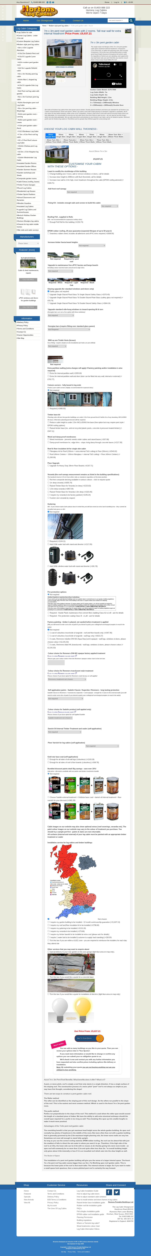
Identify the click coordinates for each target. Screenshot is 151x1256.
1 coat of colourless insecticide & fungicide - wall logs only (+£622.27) (76, 636)
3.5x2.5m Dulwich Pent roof (29, 53)
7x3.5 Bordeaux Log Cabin (28, 131)
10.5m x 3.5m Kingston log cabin (27, 153)
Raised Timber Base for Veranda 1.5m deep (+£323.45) (71, 492)
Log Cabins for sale (25, 32)
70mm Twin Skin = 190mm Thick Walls (103, 141)
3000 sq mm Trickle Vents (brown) (62, 340)
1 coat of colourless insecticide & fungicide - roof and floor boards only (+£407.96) (81, 633)
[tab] (50, 135)
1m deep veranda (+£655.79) (61, 483)
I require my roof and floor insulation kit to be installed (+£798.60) (74, 925)
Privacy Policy (23, 325)
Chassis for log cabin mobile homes (28, 225)
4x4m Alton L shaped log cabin (27, 81)
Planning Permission (85, 1217)
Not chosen (102, 919)
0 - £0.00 (129, 2)
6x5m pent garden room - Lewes (27, 121)
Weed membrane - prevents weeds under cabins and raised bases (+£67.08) (79, 439)
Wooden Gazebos (24, 203)
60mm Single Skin (81, 136)
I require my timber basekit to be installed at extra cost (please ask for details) (79, 934)
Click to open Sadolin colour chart (62, 712)
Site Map (21, 338)
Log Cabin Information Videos (88, 1229)
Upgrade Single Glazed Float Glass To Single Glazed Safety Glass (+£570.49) (80, 294)
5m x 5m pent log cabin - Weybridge (27, 109)
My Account (52, 1205)
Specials (27, 1197)
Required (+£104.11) (57, 541)
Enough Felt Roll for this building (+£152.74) (66, 222)
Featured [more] (27, 250)
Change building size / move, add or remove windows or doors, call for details (79, 174)
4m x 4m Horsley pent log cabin (27, 75)
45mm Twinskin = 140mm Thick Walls (70, 141)
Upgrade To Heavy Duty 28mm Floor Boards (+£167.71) (71, 466)
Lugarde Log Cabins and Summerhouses (26, 211)
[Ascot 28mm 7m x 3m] (51, 77)
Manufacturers (27, 237)
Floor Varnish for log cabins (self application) (66, 743)
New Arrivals (29, 1200)
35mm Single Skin (60, 136)
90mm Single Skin (102, 136)
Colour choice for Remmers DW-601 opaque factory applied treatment (76, 653)
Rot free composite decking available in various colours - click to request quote (80, 480)
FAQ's (79, 1208)
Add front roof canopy (57, 189)
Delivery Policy (23, 322)
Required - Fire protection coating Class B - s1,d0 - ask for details (75, 616)
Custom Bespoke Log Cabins (28, 41)
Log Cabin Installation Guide (87, 1191)
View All (27, 1203)
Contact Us (78, 20)
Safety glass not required (59, 291)
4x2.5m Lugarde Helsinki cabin (27, 69)
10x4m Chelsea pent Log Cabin (27, 147)
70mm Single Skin (91, 136)
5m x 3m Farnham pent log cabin (28, 98)
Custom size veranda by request (62, 498)
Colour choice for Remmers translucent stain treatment (70, 671)
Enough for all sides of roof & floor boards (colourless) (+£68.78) (74, 762)
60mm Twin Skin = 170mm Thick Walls (87, 141)
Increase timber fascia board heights (63, 242)
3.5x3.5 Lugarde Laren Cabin (26, 58)
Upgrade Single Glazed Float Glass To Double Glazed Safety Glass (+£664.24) (80, 303)
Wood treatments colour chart (88, 1226)
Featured (27, 1194)
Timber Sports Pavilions (26, 194)
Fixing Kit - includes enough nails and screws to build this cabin (74, 203)
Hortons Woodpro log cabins (28, 221)
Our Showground (45, 20)
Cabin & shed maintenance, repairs (28, 272)
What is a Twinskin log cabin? (88, 1223)
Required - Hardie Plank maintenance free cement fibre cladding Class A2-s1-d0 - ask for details (87, 613)
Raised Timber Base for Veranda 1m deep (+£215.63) (70, 486)
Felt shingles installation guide (88, 1211)
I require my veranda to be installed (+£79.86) (67, 931)
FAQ (63, 20)
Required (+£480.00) (58, 409)
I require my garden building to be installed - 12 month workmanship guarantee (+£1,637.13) (85, 922)
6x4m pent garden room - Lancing (27, 115)
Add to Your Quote (84, 1038)
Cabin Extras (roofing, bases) (28, 182)
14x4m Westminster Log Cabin (27, 159)
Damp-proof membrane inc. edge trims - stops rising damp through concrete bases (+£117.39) (86, 442)
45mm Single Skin (71, 136)
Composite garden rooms (27, 178)
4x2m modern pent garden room (27, 63)
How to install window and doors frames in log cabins (97, 1200)
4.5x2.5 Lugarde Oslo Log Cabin (27, 86)
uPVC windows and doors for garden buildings (28, 299)
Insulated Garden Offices (27, 166)
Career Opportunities (25, 335)
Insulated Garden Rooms (27, 163)
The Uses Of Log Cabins (57, 1208)
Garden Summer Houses (27, 169)
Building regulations (84, 1220)
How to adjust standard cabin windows (91, 1197)
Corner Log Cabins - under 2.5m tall (27, 37)
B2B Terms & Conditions (56, 1200)
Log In (116, 2)
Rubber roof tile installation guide (89, 1205)
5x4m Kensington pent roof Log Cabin (28, 104)
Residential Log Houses (26, 191)
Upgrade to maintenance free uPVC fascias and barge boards (73, 265)
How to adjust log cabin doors (88, 1194)
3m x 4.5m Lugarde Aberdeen (25, 49)
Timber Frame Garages (26, 185)
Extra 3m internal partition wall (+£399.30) (66, 373)
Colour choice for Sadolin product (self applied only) (69, 709)
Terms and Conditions (26, 329)
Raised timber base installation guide (91, 1203)
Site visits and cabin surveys (28, 230)
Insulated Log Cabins (25, 206)
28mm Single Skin (50, 136)
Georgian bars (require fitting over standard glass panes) (71, 326)
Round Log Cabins (24, 188)
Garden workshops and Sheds (26, 174)
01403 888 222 (39, 2)
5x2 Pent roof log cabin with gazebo (28, 92)
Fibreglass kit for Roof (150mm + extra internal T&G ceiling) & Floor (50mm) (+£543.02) (83, 451)
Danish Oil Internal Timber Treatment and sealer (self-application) (74, 729)
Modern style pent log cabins (59, 26)
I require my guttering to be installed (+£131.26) (68, 928)
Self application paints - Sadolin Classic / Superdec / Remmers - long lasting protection (83, 690)
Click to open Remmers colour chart (62, 656)
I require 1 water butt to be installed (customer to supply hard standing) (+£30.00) (81, 937)
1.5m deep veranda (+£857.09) (61, 489)
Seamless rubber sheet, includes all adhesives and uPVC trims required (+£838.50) (82, 233)
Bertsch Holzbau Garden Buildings (26, 216)
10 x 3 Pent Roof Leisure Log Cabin (27, 141)
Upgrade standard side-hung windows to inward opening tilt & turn (75, 309)
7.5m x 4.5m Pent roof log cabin (27, 136)
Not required (54, 630)
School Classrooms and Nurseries (26, 199)
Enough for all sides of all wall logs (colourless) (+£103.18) (72, 759)
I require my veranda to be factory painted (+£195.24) (70, 495)
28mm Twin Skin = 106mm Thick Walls (115, 136)
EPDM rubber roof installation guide (90, 1214)
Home (107, 2)
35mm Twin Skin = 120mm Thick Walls (53, 141)
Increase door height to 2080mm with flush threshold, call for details (75, 177)
